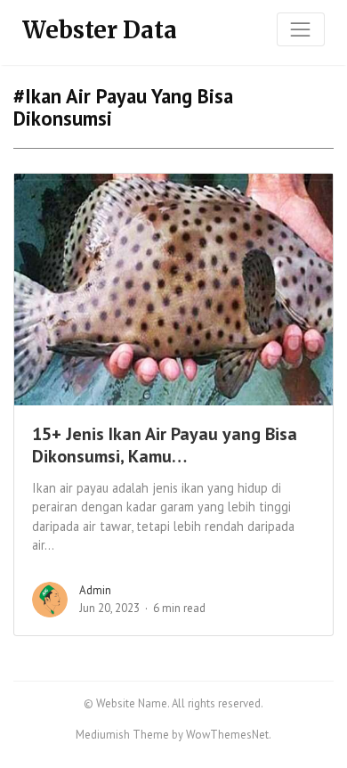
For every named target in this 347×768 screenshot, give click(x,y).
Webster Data (99, 30)
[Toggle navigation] (301, 29)
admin (95, 590)
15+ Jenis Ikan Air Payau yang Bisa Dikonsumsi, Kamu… (164, 445)
